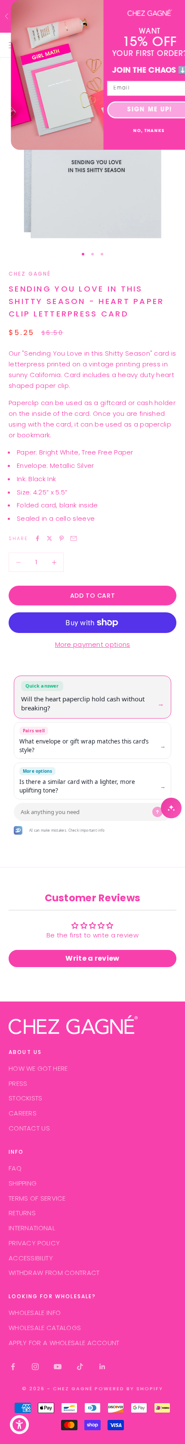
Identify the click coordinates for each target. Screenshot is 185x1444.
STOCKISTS (26, 1098)
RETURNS (22, 1212)
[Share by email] (73, 538)
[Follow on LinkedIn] (102, 1366)
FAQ (15, 1168)
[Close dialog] (177, 8)
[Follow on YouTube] (57, 1366)
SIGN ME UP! (138, 110)
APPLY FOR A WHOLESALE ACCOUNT (64, 1342)
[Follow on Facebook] (13, 1366)
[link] (139, 12)
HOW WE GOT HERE (38, 1068)
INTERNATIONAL (32, 1227)
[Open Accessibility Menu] (19, 1425)
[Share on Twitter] (49, 538)
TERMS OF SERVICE (37, 1198)
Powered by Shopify (129, 1388)
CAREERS (23, 1113)
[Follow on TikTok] (80, 1366)
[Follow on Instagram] (35, 1366)
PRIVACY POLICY (34, 1242)
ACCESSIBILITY (31, 1258)
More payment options (92, 644)
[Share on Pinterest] (61, 538)
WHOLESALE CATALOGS (45, 1327)
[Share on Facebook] (37, 538)
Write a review (92, 958)
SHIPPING (23, 1183)
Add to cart (92, 595)
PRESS (18, 1083)
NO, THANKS (138, 131)
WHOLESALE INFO (35, 1312)
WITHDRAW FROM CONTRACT (54, 1272)
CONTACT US (29, 1128)
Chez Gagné (30, 273)
